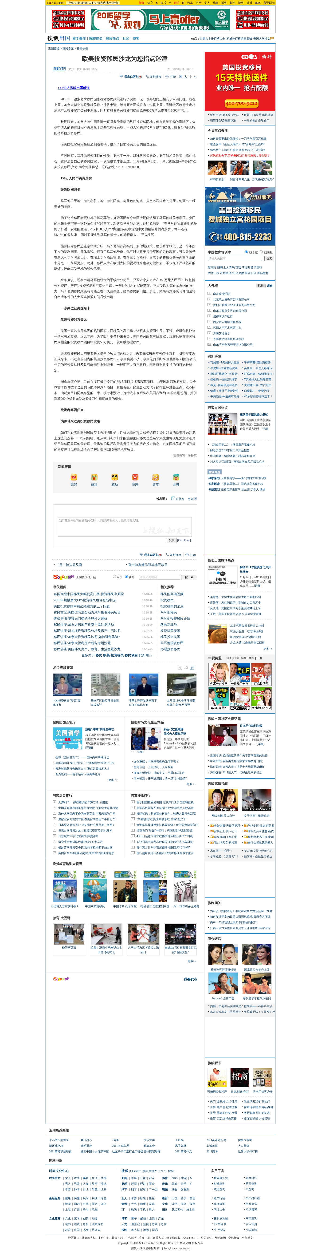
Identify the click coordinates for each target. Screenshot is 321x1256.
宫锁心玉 (219, 831)
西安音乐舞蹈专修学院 (227, 322)
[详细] (89, 747)
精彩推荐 (214, 357)
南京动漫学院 (221, 293)
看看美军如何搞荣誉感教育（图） (244, 761)
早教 (95, 1189)
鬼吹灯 (266, 1101)
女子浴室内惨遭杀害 (257, 815)
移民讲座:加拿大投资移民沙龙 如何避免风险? (87, 637)
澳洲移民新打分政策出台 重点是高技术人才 (82, 768)
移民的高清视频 (172, 594)
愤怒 (135, 484)
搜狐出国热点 (218, 407)
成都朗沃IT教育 (223, 316)
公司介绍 (206, 1238)
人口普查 (243, 1145)
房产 (198, 2)
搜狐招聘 (117, 1238)
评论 (152, 1178)
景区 (95, 1204)
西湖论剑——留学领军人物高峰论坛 (78, 774)
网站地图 (220, 1238)
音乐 (183, 1183)
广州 (77, 1209)
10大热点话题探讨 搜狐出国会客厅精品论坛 (237, 461)
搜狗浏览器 (221, 1218)
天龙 (124, 1224)
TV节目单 (220, 1224)
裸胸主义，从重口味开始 (168, 773)
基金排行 (251, 1178)
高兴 (73, 484)
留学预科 (256, 267)
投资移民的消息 (172, 606)
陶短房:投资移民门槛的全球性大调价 (80, 618)
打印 (173, 76)
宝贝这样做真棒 (227, 1118)
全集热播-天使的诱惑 (227, 825)
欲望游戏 (231, 1107)
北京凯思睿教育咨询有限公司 (231, 299)
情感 (103, 1178)
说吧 (155, 1230)
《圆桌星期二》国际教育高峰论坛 (242, 483)
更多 (191, 499)
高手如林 (180, 1145)
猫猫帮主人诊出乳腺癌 (224, 150)
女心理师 (231, 1101)
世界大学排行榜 (248, 1151)
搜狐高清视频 (218, 784)
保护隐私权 (173, 1238)
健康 (68, 1198)
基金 (152, 1183)
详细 (140, 752)
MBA (235, 273)
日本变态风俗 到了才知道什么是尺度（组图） (86, 825)
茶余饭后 (214, 939)
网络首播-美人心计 (223, 815)
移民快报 (82, 48)
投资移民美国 (170, 631)
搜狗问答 (214, 903)
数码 (134, 1209)
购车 (134, 1189)
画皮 (271, 831)
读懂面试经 (251, 1118)
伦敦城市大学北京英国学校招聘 (78, 836)
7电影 (115, 1140)
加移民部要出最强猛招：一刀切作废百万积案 (238, 138)
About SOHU (191, 1238)
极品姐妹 (268, 1107)
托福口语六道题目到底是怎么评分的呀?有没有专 (240, 928)
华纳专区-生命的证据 (261, 825)
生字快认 (219, 1230)
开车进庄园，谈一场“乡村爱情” (167, 778)
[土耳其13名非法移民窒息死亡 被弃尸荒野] (181, 684)
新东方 (212, 267)
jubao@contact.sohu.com (176, 1248)
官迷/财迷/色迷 (240, 1091)
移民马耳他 (168, 624)
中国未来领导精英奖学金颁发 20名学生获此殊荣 (88, 808)
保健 (77, 1198)
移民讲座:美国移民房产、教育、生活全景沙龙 (87, 649)
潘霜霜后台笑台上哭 (257, 969)
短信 (146, 1224)
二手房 (153, 1189)
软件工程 (213, 273)
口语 (254, 273)
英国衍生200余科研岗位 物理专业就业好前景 (86, 853)
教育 (68, 1230)
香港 (86, 1209)
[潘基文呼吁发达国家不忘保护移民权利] (143, 684)
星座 (95, 1183)
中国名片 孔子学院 (125, 906)
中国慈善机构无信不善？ (163, 761)
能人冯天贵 (221, 842)
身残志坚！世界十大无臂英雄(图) (243, 766)
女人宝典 (251, 1224)
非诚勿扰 (212, 1145)
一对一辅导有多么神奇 (185, 906)
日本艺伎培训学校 (251, 725)
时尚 (77, 1178)
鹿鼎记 (135, 1224)
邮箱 (143, 1218)
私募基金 (149, 1145)
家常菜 (233, 842)
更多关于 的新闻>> (117, 655)
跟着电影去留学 (231, 489)
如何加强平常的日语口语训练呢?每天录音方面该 (240, 916)
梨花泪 (233, 837)
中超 (184, 1178)
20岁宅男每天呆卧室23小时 (247, 625)
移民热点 (112, 38)
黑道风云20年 (252, 1101)
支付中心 (104, 1238)
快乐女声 (149, 1140)
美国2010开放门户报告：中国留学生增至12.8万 (84, 763)
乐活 (95, 1178)
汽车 (190, 2)
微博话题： (141, 767)
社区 (126, 38)
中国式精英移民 (95, 906)
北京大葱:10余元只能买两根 (247, 642)
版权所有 (197, 1243)
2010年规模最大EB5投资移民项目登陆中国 (85, 600)
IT (183, 2)
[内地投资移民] (67, 684)
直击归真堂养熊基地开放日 (148, 565)
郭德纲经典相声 (217, 1091)
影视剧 (185, 1189)
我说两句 (269, 2)
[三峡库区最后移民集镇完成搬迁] (105, 684)
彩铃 (155, 1224)
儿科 (103, 1189)
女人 (207, 2)
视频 (215, 2)
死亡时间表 (263, 1113)
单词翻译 (251, 1209)
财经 (124, 1183)
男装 (77, 1183)
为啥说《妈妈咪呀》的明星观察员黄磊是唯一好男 (241, 911)
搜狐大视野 (245, 1140)
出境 (86, 1204)
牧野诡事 (249, 1113)
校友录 (190, 1209)
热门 (213, 1101)
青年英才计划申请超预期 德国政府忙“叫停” (163, 847)
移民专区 (68, 48)
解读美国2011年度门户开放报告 (230, 450)
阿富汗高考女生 (240, 179)
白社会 (180, 499)
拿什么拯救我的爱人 (260, 842)
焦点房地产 (104, 2)
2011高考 (212, 1151)
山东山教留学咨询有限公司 (230, 310)
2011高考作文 (183, 1151)
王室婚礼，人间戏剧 (160, 767)
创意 (86, 1218)
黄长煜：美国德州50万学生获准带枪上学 (235, 608)
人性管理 (264, 1118)
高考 (86, 1230)
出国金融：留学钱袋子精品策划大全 (232, 456)
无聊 (176, 484)
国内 (77, 1204)
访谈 (95, 1198)
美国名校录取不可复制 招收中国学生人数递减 (165, 808)
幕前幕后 (256, 1107)
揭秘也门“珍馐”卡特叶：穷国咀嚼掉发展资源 (164, 830)
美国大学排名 (261, 38)
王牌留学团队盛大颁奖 (254, 414)
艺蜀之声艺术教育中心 (227, 327)
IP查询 (250, 1189)
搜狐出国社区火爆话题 (224, 719)
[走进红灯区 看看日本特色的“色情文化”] (180, 934)
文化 (68, 1218)
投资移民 (167, 600)
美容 (86, 1178)
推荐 (213, 1118)
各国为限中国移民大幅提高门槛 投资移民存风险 (89, 594)
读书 (68, 1224)
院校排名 (95, 38)
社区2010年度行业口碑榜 (127, 1151)
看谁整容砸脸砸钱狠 (223, 969)
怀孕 (77, 1189)
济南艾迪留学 (221, 333)
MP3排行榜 (253, 1198)
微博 (249, 2)
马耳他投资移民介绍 (175, 618)
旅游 (68, 1204)
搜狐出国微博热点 (221, 560)
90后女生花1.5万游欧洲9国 (246, 631)
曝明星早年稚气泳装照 (257, 998)
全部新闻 (233, 1238)
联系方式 (158, 1238)
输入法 (135, 1230)
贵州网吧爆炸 (152, 1151)
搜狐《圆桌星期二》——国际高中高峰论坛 (82, 757)
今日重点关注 (218, 130)
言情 (213, 1107)
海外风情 (215, 766)
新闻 (124, 1178)
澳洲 (262, 489)
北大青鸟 (229, 267)
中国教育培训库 (219, 252)
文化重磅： (141, 761)
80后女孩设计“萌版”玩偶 (245, 637)
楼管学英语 (69, 947)
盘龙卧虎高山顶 (257, 837)
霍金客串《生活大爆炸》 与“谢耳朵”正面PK (237, 144)
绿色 (103, 1198)
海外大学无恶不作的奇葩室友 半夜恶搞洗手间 (86, 813)
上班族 (179, 1140)
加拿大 (255, 489)
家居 (143, 1189)
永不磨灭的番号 (59, 1140)
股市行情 (219, 1198)
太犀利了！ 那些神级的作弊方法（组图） (84, 802)
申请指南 (215, 761)
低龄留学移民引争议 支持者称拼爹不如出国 (85, 847)
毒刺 (271, 837)
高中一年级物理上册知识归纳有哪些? (233, 922)
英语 (238, 267)
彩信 (164, 1224)
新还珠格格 (56, 1145)
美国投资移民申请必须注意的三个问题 (82, 606)
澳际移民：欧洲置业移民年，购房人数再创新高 (166, 813)
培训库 (96, 1230)
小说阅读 (251, 1230)
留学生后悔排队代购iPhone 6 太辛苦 (80, 842)
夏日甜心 (86, 1140)
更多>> (192, 961)
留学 (183, 1198)
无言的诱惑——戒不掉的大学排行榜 (243, 478)
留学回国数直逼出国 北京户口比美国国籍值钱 (165, 802)
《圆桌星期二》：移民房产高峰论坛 (232, 444)
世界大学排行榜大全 (212, 38)
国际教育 (263, 273)
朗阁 (220, 267)
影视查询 (219, 1183)
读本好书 (97, 1224)
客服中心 (144, 1238)
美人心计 (231, 831)
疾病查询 (219, 1204)
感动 (114, 484)
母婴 (68, 1189)
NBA (175, 1178)
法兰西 (245, 489)
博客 (241, 2)
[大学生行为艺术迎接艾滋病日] (143, 934)
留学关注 (79, 38)
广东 (161, 1218)
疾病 (86, 1198)
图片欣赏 (251, 1204)
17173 (92, 2)
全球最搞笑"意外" (263, 179)
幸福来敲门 (221, 837)
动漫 (95, 1218)
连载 (77, 1224)
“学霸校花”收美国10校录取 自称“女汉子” (162, 819)
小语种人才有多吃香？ (65, 906)
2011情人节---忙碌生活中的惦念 (242, 772)
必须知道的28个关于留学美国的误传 (245, 755)
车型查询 (251, 1218)
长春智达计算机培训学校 (228, 339)
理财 (143, 1183)
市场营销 (225, 273)
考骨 (234, 1113)
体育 (150, 2)
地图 (146, 1230)
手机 (143, 1209)
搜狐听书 (214, 1063)
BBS (258, 2)
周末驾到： (141, 778)
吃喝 (95, 1209)
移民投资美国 (170, 637)
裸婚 (247, 1107)
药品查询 (251, 1183)
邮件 (232, 2)
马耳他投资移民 (172, 643)
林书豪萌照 (217, 179)
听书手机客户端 (263, 1091)
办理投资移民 (170, 649)
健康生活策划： (143, 773)
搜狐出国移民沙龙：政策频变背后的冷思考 (85, 830)
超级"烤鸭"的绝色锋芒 (99, 729)
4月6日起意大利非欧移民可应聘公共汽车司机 (165, 836)
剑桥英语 (244, 273)
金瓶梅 (221, 1101)
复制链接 (155, 76)
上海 (68, 1209)
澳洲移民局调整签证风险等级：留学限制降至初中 (168, 825)
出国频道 (53, 48)
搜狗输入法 (221, 1178)
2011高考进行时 (216, 1140)
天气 (134, 1204)
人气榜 (213, 285)
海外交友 (215, 772)
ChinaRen (81, 2)
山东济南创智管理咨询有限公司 (233, 344)
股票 (134, 1183)
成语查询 (219, 1189)
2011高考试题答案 (60, 1151)
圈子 (134, 1218)
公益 (143, 1178)
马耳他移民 (168, 612)
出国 (77, 1230)
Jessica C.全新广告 (223, 998)
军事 (134, 1178)
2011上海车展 (120, 1145)
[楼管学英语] (69, 934)
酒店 (103, 1204)
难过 (94, 484)
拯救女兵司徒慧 (257, 831)
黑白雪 (221, 1107)
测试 (103, 1183)
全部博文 (247, 1238)
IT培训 (246, 267)
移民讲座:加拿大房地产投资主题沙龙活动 (84, 624)
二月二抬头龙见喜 (69, 565)
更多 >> (113, 780)
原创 (86, 1224)
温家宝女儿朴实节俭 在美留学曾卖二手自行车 (86, 819)
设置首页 (73, 1238)
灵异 (213, 1113)
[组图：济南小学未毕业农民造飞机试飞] (106, 934)
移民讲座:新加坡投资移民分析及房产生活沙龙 (87, 631)
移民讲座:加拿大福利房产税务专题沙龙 (82, 643)
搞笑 (155, 484)
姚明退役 (86, 1145)
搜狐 (71, 2)
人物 (86, 1183)
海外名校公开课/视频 (252, 150)
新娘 (143, 1198)
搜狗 (115, 2)
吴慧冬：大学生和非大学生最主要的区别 (235, 597)
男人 (68, 1183)
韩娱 (174, 1183)
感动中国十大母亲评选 (95, 1151)
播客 (224, 2)
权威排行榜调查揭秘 (239, 38)
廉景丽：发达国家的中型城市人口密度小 (235, 602)
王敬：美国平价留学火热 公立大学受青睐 (236, 614)
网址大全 (219, 1209)
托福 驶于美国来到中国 (155, 906)
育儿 (86, 1189)
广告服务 (131, 1238)
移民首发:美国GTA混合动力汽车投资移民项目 (87, 612)
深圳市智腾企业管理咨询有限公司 (234, 305)
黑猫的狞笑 (224, 1113)
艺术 (77, 1218)
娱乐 (163, 2)
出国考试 (215, 755)
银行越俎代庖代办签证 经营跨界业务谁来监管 (165, 853)
